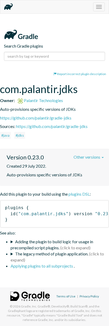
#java (5, 135)
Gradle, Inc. (29, 306)
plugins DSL (79, 193)
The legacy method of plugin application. (51, 253)
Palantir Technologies (43, 100)
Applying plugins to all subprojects (42, 265)
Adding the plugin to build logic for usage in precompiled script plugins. (52, 244)
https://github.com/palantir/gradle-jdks (35, 117)
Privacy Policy (89, 296)
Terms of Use (65, 296)
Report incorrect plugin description (81, 74)
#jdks (20, 135)
